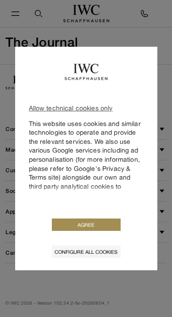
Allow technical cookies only (71, 108)
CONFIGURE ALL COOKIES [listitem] (86, 252)
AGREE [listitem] (86, 225)
